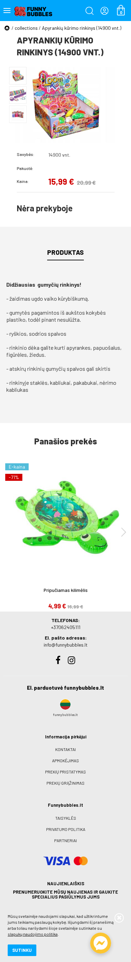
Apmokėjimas (65, 760)
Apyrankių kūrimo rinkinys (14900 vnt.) (81, 28)
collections (26, 28)
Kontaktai (65, 749)
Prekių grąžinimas (65, 782)
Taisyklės (65, 818)
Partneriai (65, 840)
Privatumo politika (65, 829)
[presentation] (123, 531)
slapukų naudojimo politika (33, 934)
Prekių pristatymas (65, 771)
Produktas (65, 252)
